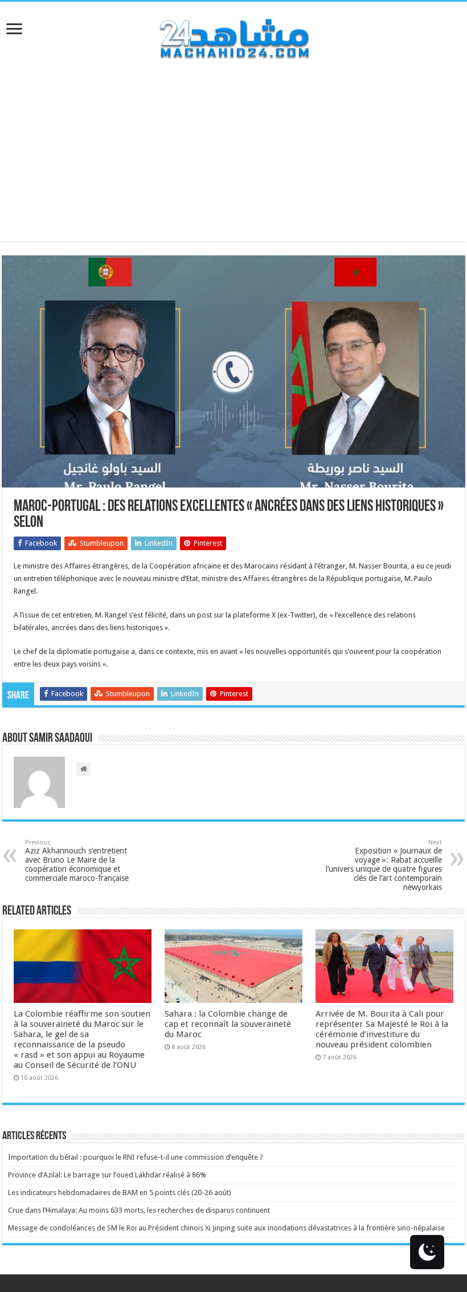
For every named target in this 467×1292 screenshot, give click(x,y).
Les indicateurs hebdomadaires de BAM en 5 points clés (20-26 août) (119, 1192)
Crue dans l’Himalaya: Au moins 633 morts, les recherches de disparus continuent (139, 1210)
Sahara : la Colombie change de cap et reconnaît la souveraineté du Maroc (228, 1024)
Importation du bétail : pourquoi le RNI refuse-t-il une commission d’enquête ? (135, 1157)
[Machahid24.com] (233, 36)
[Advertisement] (233, 161)
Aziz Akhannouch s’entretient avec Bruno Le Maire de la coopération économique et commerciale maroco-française (77, 861)
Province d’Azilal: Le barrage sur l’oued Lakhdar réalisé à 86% (107, 1175)
